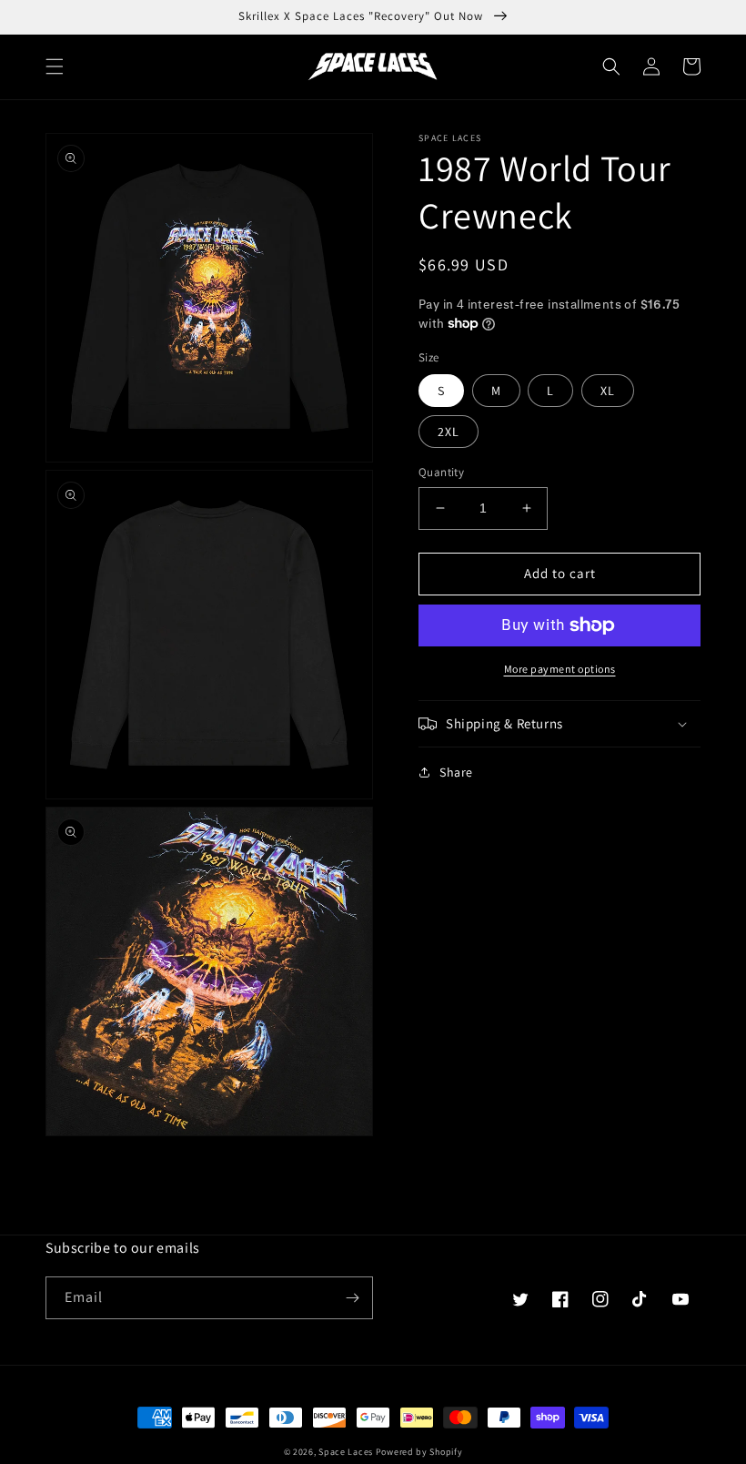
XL (607, 390)
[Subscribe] (352, 1297)
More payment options (560, 669)
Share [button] (456, 772)
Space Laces (345, 1452)
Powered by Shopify (419, 1452)
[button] (55, 66)
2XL (448, 431)
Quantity (441, 472)
